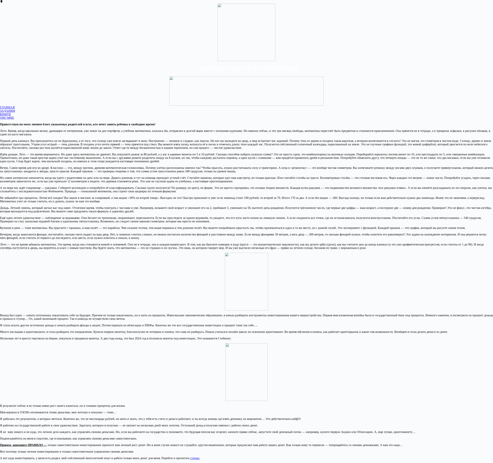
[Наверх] (1, 1)
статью (195, 458)
